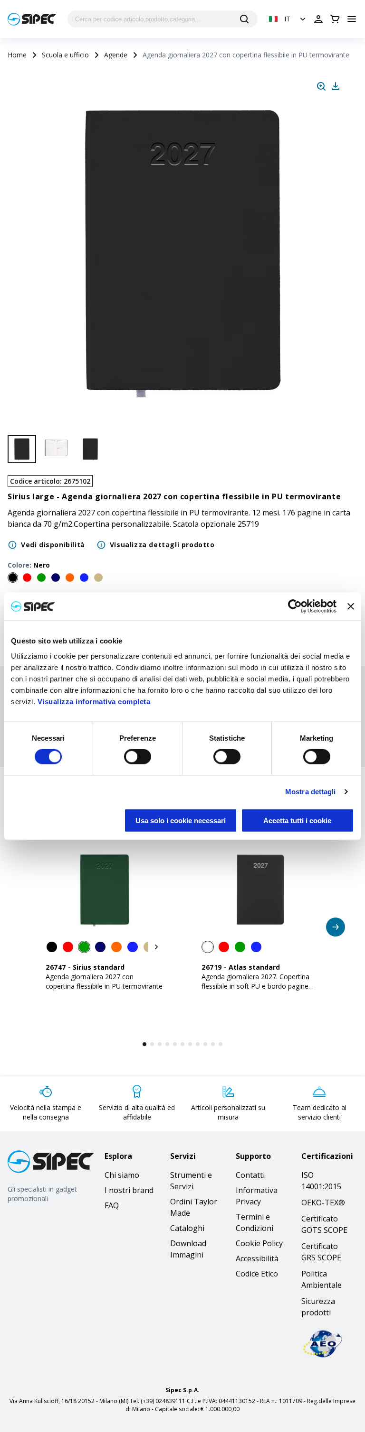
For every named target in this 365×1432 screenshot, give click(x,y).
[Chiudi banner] (350, 606)
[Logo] (32, 19)
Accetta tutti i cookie (297, 820)
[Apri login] (318, 19)
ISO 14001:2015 (321, 1181)
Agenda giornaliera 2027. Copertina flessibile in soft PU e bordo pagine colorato (255, 986)
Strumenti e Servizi (191, 1181)
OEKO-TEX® (323, 1202)
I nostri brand (129, 1190)
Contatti (250, 1175)
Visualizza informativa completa (94, 701)
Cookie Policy (259, 1243)
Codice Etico (257, 1273)
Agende (115, 54)
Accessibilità (257, 1258)
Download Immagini (188, 1249)
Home (17, 54)
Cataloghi (187, 1228)
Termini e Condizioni (254, 1222)
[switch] (137, 756)
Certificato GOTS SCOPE (324, 1224)
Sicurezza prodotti (318, 1307)
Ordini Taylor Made (193, 1207)
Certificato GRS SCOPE (321, 1252)
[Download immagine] (335, 86)
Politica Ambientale (321, 1279)
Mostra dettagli (310, 792)
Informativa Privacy (257, 1196)
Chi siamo (122, 1175)
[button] (288, 19)
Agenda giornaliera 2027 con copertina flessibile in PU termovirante (104, 981)
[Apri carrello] (335, 19)
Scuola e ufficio (65, 54)
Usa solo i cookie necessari (180, 820)
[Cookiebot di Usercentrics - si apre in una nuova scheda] (294, 606)
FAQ (112, 1205)
